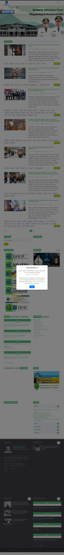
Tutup (32, 286)
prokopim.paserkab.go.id (32, 274)
